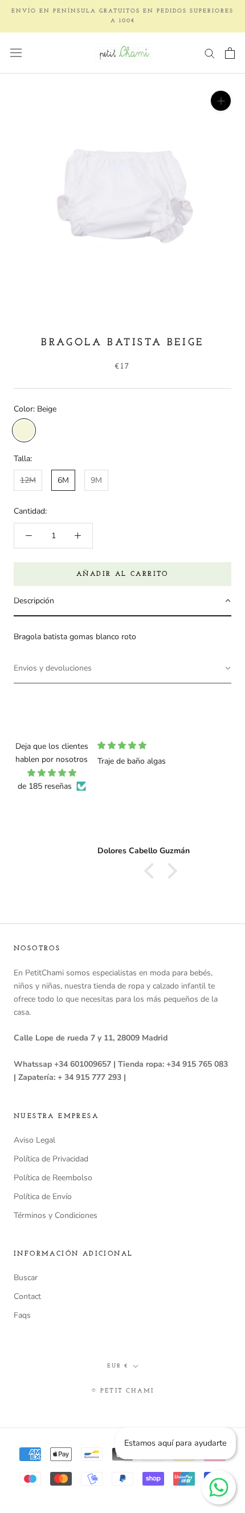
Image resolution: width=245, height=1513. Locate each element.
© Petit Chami (122, 1391)
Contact (27, 1296)
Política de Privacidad (51, 1158)
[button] (122, 601)
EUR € (117, 1366)
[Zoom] (221, 101)
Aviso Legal (34, 1140)
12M (28, 480)
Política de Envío (43, 1196)
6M (63, 480)
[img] (52, 773)
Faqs (22, 1315)
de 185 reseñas (45, 786)
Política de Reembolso (53, 1177)
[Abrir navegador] (16, 53)
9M (96, 480)
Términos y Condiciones (55, 1215)
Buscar (26, 1277)
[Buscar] (210, 53)
